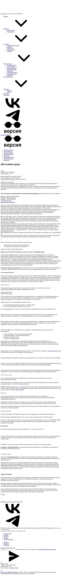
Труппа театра (11, 30)
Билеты (3, 135)
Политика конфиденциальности (10, 572)
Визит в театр (8, 63)
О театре (6, 44)
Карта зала (10, 71)
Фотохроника (11, 50)
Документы (10, 48)
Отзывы (9, 51)
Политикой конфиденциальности (47, 549)
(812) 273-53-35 (15, 305)
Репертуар (8, 135)
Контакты (10, 75)
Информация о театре (13, 45)
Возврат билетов (11, 69)
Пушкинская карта (12, 72)
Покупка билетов (12, 68)
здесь (30, 242)
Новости (6, 89)
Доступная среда (11, 74)
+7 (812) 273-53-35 (52, 351)
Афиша (6, 16)
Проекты (6, 93)
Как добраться (11, 66)
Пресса (9, 92)
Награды (9, 47)
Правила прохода (12, 65)
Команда (6, 29)
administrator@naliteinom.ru (8, 202)
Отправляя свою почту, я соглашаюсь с (36, 549)
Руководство (10, 31)
